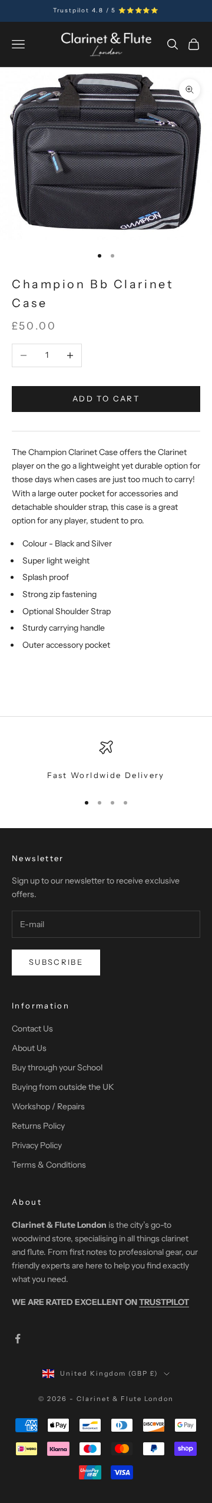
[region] (106, 761)
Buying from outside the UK (63, 1087)
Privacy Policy (37, 1145)
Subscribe (56, 962)
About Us (29, 1048)
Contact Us (32, 1028)
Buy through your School (57, 1067)
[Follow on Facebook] (18, 1338)
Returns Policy (38, 1125)
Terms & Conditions (49, 1164)
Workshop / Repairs (48, 1106)
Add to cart (106, 398)
